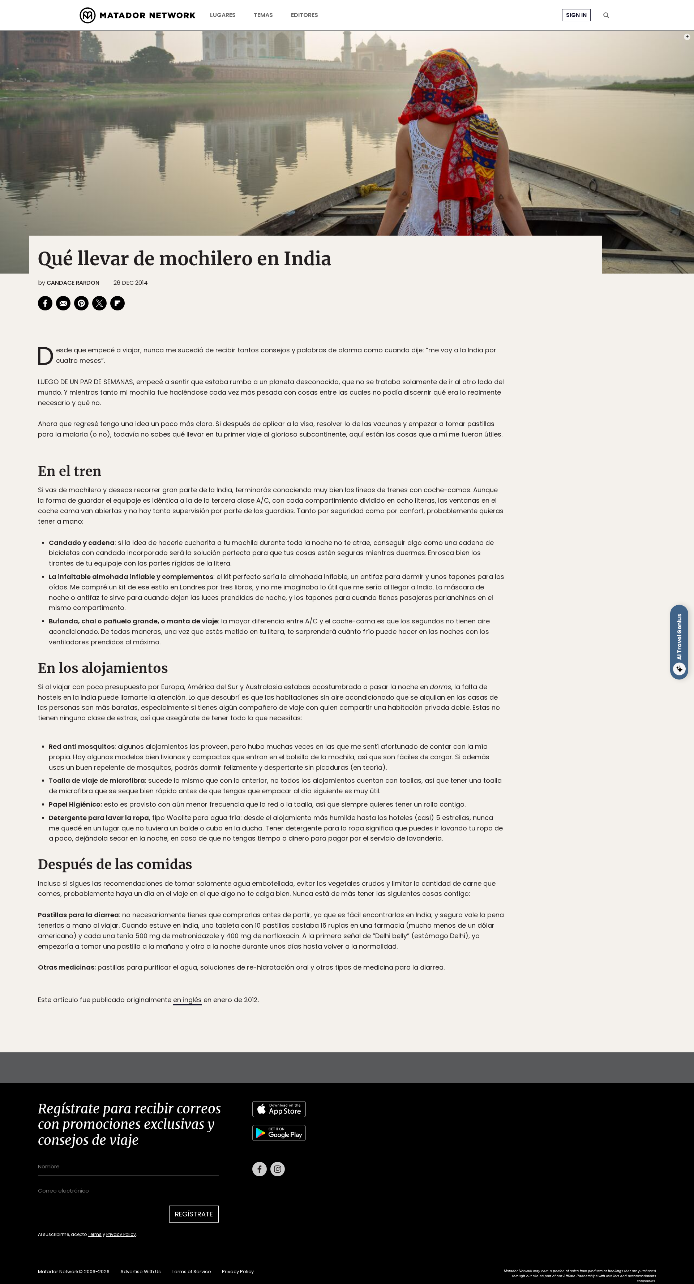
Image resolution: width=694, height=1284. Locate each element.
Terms (354, 691)
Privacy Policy (380, 691)
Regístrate (414, 672)
